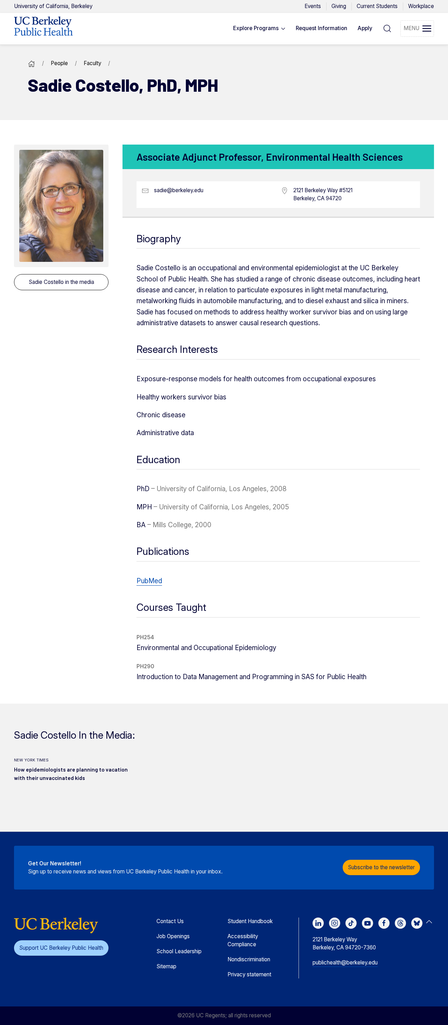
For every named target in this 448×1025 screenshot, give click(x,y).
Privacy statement (249, 974)
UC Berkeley (53, 6)
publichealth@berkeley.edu (345, 962)
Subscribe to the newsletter (381, 867)
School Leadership (179, 951)
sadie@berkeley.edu (178, 190)
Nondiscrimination (248, 959)
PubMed (149, 581)
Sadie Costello (61, 282)
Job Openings (173, 936)
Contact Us (170, 921)
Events (312, 6)
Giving (338, 6)
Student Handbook (250, 921)
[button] (259, 28)
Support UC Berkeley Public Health (61, 947)
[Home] (31, 63)
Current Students (377, 6)
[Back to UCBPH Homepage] (43, 28)
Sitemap (166, 966)
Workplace (421, 6)
